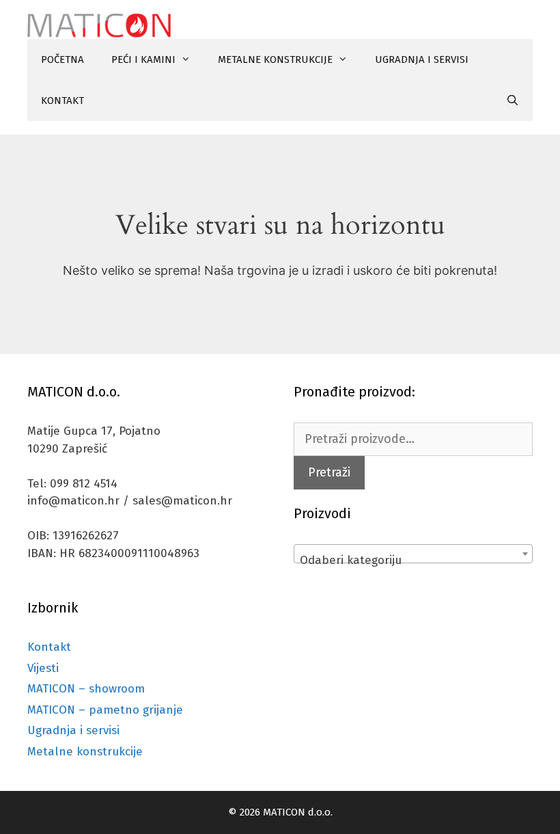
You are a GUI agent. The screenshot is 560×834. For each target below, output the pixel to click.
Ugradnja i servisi (73, 730)
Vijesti (43, 668)
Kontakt (49, 647)
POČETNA (62, 59)
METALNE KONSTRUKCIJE (275, 59)
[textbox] (413, 560)
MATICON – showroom (86, 689)
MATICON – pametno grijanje (105, 710)
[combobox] (413, 553)
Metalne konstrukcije (85, 751)
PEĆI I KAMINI (143, 59)
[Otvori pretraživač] (512, 100)
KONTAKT (62, 100)
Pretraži (329, 472)
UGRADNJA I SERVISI (421, 59)
